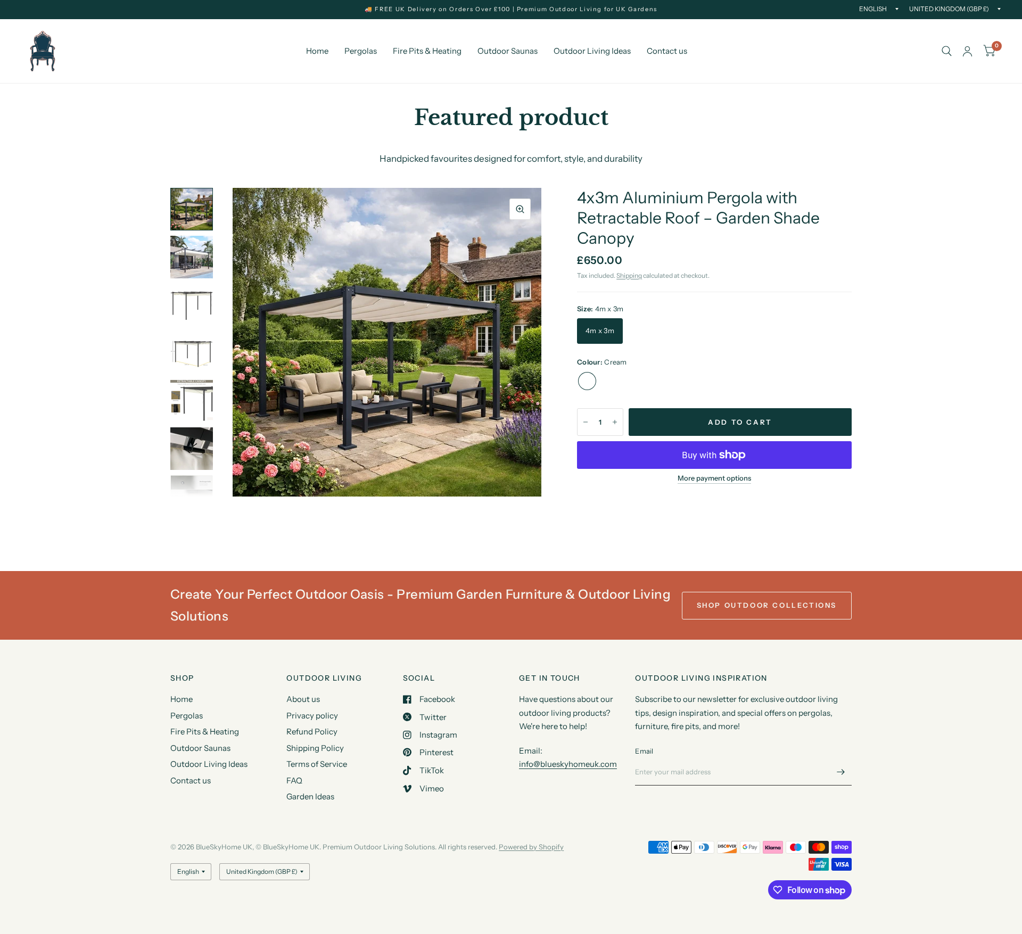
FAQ (294, 780)
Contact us (667, 51)
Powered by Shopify (531, 846)
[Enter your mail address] (841, 772)
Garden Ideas (310, 796)
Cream (587, 381)
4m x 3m (600, 330)
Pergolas (360, 51)
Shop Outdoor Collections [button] (767, 605)
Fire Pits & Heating (427, 51)
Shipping (629, 275)
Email (644, 751)
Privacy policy (312, 715)
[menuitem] (317, 51)
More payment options (714, 478)
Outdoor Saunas (507, 51)
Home (317, 51)
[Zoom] (520, 209)
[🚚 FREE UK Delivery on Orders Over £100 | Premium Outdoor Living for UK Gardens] (511, 9)
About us (303, 699)
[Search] (946, 51)
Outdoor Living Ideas (592, 51)
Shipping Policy (315, 748)
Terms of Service (316, 764)
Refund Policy (311, 731)
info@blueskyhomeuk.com (568, 764)
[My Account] (967, 51)
